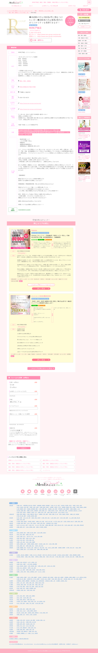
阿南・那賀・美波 (21, 608)
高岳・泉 (37, 547)
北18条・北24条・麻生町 (63, 554)
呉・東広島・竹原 (41, 601)
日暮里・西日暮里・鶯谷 (33, 508)
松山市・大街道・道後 (22, 612)
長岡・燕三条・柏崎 (32, 532)
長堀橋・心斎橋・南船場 (70, 577)
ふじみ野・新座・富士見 (75, 517)
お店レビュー (75, 644)
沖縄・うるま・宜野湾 (33, 633)
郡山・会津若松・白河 (32, 571)
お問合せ (14, 387)
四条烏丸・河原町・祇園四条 (23, 580)
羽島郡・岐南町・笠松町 (33, 543)
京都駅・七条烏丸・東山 (62, 580)
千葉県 (11, 521)
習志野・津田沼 (31, 521)
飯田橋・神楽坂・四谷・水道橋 (68, 507)
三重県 (11, 584)
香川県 (11, 610)
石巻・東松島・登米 (32, 566)
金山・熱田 (78, 547)
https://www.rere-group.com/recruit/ (30, 103)
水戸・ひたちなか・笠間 (22, 525)
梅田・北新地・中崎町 (22, 577)
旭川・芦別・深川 (50, 556)
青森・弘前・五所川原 (22, 562)
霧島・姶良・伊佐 (33, 631)
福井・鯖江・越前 (21, 538)
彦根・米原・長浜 (39, 586)
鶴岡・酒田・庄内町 (31, 569)
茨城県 (11, 525)
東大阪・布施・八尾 (68, 578)
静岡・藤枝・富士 (30, 545)
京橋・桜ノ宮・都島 (21, 578)
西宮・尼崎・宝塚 (30, 582)
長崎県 (11, 623)
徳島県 (11, 608)
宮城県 (11, 566)
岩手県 (11, 564)
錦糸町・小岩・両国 (53, 508)
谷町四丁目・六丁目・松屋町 (34, 578)
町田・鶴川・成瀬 (63, 510)
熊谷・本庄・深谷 (21, 519)
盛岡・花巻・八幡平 (21, 564)
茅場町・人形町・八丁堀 (56, 507)
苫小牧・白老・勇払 (70, 556)
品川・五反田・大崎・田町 (22, 507)
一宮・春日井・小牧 (32, 549)
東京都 (11, 505)
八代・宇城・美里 (30, 625)
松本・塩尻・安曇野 (31, 542)
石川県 (11, 536)
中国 (13, 593)
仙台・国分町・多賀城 (22, 566)
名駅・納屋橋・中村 (21, 547)
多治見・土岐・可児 (44, 543)
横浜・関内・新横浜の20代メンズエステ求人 (55, 463)
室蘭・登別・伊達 (80, 556)
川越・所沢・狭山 (46, 517)
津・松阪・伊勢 (31, 584)
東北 (13, 560)
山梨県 (11, 540)
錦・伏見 (42, 547)
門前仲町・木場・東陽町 (64, 508)
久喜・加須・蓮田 (64, 517)
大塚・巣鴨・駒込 (43, 508)
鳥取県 (11, 595)
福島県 (11, 571)
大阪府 (11, 577)
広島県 (11, 601)
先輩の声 (69, 644)
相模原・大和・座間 (82, 40)
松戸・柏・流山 (49, 521)
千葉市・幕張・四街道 (22, 521)
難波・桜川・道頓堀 (59, 577)
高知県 (11, 614)
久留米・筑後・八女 (41, 620)
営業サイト (45, 36)
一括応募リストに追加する (70, 21)
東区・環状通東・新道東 (75, 554)
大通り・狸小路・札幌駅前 (22, 554)
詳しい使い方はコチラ (84, 23)
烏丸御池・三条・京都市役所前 (37, 580)
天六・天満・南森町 (32, 577)
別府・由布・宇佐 (32, 627)
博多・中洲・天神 (21, 620)
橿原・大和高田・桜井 (31, 588)
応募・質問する (38, 40)
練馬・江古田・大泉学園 (33, 510)
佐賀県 (11, 622)
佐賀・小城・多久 (21, 622)
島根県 (11, 597)
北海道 (13, 552)
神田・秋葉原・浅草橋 (81, 507)
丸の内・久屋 (30, 547)
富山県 (11, 534)
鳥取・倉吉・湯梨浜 (31, 595)
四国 (13, 606)
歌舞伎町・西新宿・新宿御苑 (44, 505)
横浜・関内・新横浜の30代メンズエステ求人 (20, 467)
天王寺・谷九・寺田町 (46, 578)
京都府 (11, 580)
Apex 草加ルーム (82, 76)
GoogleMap (22, 253)
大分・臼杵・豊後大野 (22, 627)
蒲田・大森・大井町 (34, 507)
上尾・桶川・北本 (55, 517)
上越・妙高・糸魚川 (42, 532)
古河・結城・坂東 (69, 525)
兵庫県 (11, 582)
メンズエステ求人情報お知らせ (16, 644)
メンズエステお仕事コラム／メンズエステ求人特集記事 (46, 644)
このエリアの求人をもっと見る (41, 368)
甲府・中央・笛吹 (21, 540)
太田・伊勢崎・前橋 (31, 527)
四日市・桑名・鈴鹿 (21, 584)
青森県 (11, 562)
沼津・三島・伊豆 (39, 545)
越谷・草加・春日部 (36, 517)
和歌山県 (12, 590)
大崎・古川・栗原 (51, 566)
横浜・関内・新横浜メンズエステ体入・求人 (19, 12)
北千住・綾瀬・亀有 (21, 510)
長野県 (11, 542)
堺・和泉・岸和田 (78, 578)
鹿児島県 (12, 631)
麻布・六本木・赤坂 (78, 505)
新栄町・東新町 (62, 547)
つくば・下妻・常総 (40, 525)
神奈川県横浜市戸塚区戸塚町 (28, 86)
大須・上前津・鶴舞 (53, 547)
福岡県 (11, 620)
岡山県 (11, 599)
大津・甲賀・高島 (21, 586)
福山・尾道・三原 (32, 601)
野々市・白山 (30, 536)
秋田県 (11, 567)
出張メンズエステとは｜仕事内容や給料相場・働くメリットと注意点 (84, 136)
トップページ (46, 470)
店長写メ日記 (62, 644)
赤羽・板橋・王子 (43, 510)
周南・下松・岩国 (30, 603)
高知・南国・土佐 (21, 614)
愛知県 (11, 547)
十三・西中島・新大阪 (81, 577)
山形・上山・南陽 (21, 569)
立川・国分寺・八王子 (63, 512)
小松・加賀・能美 (38, 536)
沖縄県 (11, 633)
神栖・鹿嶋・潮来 (49, 525)
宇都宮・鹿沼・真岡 (21, 523)
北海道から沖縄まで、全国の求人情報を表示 (19, 638)
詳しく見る (41, 288)
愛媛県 (11, 612)
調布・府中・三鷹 (42, 512)
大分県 (11, 627)
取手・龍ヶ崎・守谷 (59, 525)
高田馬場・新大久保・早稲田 (30, 505)
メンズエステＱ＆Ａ (29, 644)
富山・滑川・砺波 (21, 534)
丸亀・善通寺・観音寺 (32, 610)
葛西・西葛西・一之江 (75, 508)
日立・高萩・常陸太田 (79, 525)
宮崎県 (11, 629)
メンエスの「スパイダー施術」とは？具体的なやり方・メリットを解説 (84, 157)
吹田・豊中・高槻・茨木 (57, 578)
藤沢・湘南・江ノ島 (82, 45)
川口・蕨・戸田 (27, 517)
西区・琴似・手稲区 (30, 556)
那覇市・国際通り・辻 (22, 633)
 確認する (23, 448)
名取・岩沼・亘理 (42, 566)
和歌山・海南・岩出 (21, 590)
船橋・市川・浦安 (40, 521)
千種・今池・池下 (70, 547)
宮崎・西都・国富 (21, 629)
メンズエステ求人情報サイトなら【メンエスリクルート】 (20, 10)
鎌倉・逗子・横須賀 (82, 50)
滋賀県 (11, 586)
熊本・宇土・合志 (21, 625)
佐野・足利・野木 (41, 523)
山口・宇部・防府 (21, 603)
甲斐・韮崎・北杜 (30, 540)
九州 (13, 617)
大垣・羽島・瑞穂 (53, 543)
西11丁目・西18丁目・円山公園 (49, 554)
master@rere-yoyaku (24, 209)
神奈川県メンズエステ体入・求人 (46, 10)
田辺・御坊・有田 (31, 590)
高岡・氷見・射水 (30, 534)
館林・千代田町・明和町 (42, 527)
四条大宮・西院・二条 (50, 580)
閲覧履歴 (85, 10)
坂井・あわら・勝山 (31, 538)
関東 (36, 10)
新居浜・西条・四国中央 (33, 612)
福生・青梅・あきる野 (52, 512)
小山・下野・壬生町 (32, 523)
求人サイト (45, 34)
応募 (13, 384)
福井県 (11, 538)
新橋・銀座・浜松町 (44, 507)
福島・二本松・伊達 (21, 571)
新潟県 (11, 532)
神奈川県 (12, 514)
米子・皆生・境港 (21, 595)
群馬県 (11, 527)
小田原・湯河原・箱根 (82, 53)
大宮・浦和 (19, 517)
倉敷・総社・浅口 (31, 599)
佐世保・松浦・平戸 (31, 623)
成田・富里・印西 (79, 521)
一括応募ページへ (84, 26)
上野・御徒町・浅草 (21, 508)
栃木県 (11, 523)
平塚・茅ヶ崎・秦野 (82, 48)
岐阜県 (11, 543)
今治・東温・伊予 (44, 612)
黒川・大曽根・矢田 (21, 549)
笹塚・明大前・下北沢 (53, 510)
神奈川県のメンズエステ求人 (51, 460)
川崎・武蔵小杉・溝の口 (83, 37)
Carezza (34, 230)
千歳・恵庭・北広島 (60, 556)
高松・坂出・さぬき (21, 610)
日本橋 (40, 577)
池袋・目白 (19, 505)
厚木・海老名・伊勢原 (82, 43)
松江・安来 (19, 597)
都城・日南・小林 (30, 629)
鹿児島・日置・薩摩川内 (22, 631)
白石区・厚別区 (20, 556)
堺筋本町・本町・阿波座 (48, 577)
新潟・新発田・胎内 (21, 532)
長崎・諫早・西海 (21, 623)
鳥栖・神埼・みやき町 (31, 622)
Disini (79, 94)
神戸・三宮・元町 (21, 582)
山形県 (11, 569)
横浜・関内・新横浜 (33, 25)
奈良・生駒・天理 (21, 588)
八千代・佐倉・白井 (58, 521)
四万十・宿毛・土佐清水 (32, 614)
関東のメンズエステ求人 (15, 460)
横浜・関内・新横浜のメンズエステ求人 (19, 463)
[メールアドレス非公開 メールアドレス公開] (15, 430)
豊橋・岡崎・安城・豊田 (43, 549)
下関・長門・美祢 (39, 603)
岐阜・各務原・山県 (21, 543)
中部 (13, 530)
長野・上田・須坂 (21, 542)
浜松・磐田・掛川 (21, 545)
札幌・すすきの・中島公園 (35, 554)
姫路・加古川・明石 (40, 582)
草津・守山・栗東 (30, 586)
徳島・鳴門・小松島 (31, 608)
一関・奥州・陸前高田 (32, 564)
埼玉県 (11, 517)
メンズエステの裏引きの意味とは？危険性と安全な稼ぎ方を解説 (84, 178)
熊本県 (11, 625)
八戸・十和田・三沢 (32, 562)
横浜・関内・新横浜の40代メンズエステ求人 (55, 467)
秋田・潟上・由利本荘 (22, 567)
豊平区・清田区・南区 (40, 556)
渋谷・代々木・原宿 (55, 505)
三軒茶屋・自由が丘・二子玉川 (75, 510)
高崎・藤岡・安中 (21, 527)
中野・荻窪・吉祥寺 (21, 512)
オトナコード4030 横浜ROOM (41, 296)
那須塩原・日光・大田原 (52, 523)
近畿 (13, 575)
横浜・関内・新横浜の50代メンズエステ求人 (20, 470)
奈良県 (11, 588)
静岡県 (11, 545)
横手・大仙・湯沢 (32, 567)
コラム (84, 138)
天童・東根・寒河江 (41, 569)
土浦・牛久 (31, 525)
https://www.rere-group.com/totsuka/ (31, 109)
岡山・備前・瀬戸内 (21, 599)
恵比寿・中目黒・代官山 (67, 505)
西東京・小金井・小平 (32, 512)
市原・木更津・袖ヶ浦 (69, 521)
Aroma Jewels (81, 112)
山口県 (11, 603)
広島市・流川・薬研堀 (22, 601)
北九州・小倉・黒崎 (31, 620)
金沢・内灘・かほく (21, 536)
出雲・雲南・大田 (27, 597)
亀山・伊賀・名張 (39, 584)
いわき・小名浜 (42, 571)
